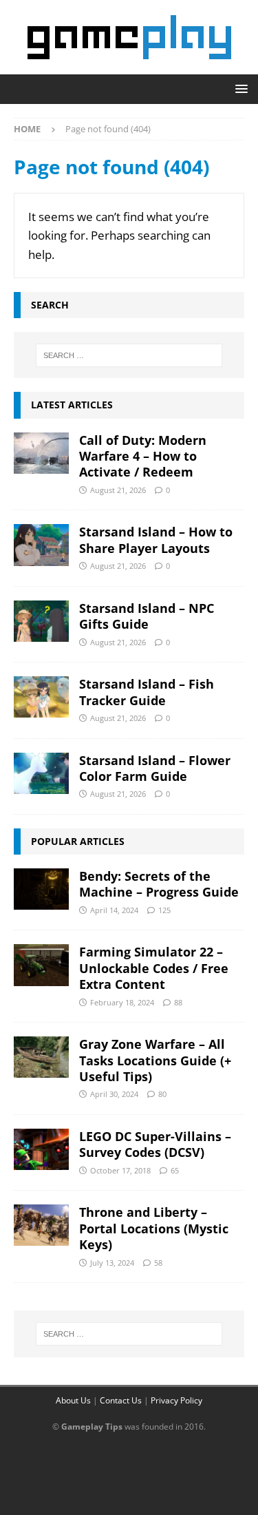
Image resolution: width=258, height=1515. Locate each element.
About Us (73, 1400)
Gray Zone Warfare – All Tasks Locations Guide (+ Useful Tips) (155, 1060)
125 (164, 910)
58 (158, 1262)
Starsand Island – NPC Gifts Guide (146, 616)
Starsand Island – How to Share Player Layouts (156, 539)
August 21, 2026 (118, 490)
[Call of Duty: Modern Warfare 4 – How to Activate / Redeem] (41, 453)
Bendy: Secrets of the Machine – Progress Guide (159, 884)
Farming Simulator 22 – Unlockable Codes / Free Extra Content (153, 967)
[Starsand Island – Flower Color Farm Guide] (41, 773)
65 (175, 1170)
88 (178, 1002)
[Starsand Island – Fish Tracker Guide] (41, 697)
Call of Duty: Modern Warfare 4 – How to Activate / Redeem (142, 456)
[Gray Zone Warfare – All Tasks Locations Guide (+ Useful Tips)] (41, 1057)
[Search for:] (129, 355)
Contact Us (121, 1400)
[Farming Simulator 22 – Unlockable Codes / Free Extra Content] (41, 964)
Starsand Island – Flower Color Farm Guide (154, 768)
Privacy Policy (176, 1400)
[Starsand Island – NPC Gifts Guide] (41, 621)
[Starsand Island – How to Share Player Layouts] (41, 544)
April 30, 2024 (114, 1094)
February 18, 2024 (122, 1002)
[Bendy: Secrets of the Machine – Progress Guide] (41, 889)
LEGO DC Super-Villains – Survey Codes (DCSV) (155, 1144)
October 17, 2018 (120, 1170)
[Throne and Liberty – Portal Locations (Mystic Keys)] (41, 1225)
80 (162, 1094)
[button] (239, 88)
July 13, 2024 (112, 1262)
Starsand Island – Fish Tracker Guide (146, 692)
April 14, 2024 (114, 910)
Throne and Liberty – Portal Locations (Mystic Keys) (153, 1228)
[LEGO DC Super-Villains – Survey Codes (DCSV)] (41, 1149)
